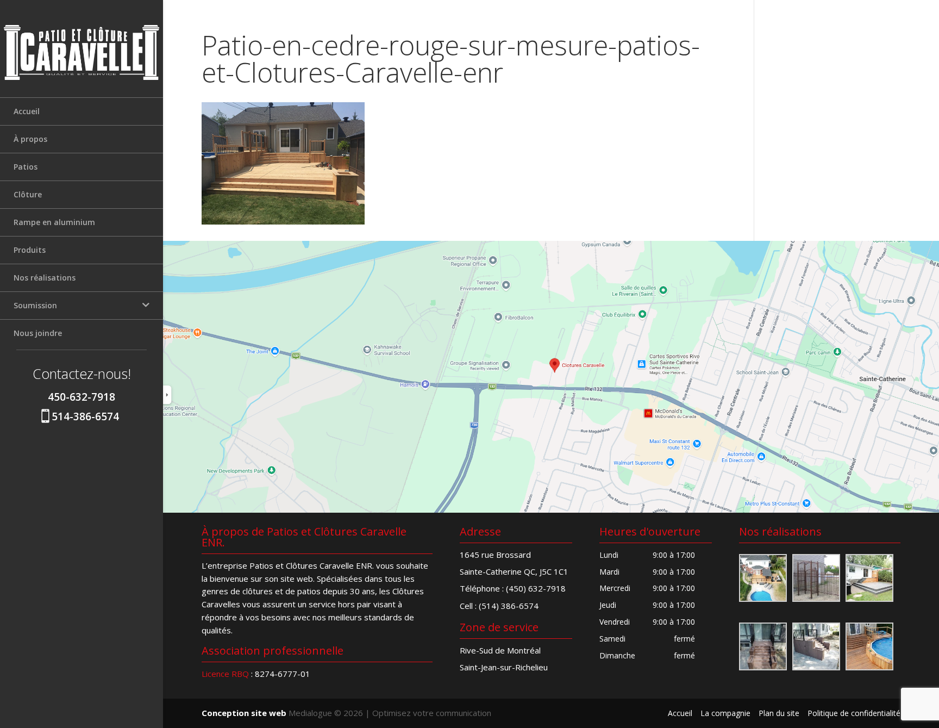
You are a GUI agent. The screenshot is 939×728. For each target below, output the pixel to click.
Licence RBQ (225, 673)
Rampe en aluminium (54, 222)
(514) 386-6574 (509, 605)
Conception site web (244, 712)
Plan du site (779, 713)
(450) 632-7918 (536, 588)
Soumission (35, 305)
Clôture (28, 194)
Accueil (27, 111)
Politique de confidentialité (853, 713)
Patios (25, 166)
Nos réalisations (45, 277)
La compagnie (725, 713)
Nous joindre (38, 333)
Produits (30, 250)
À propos (30, 139)
